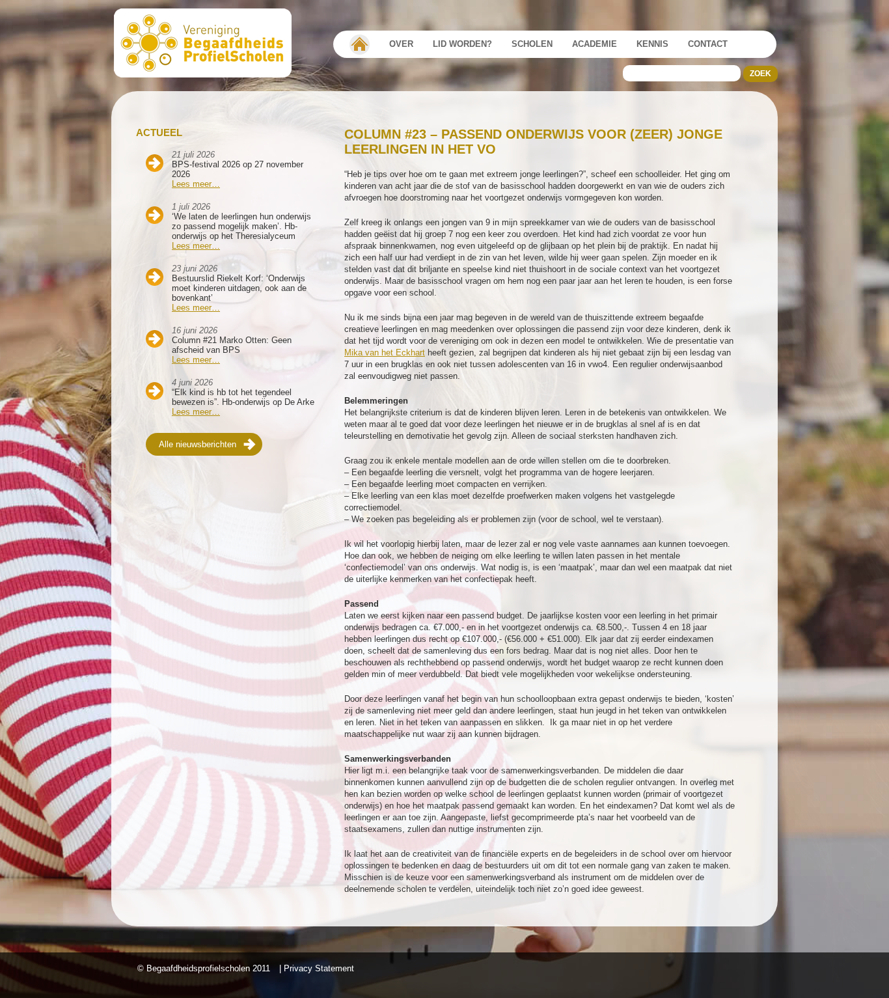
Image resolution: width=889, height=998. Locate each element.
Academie (594, 44)
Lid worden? (462, 44)
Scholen (532, 44)
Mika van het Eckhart (384, 352)
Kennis (652, 44)
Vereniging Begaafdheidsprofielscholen (359, 44)
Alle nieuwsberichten (197, 444)
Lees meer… (196, 184)
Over (401, 44)
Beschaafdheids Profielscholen (208, 42)
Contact (708, 44)
